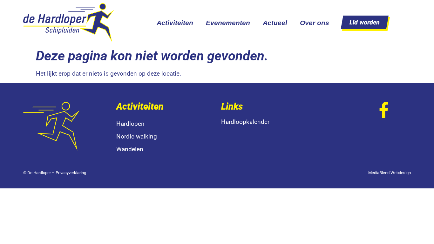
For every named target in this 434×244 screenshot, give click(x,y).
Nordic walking (136, 136)
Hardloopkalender (245, 121)
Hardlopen (130, 123)
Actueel (275, 22)
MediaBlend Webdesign (389, 172)
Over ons (314, 22)
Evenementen (228, 22)
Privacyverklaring (71, 172)
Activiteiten (175, 22)
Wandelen (129, 149)
